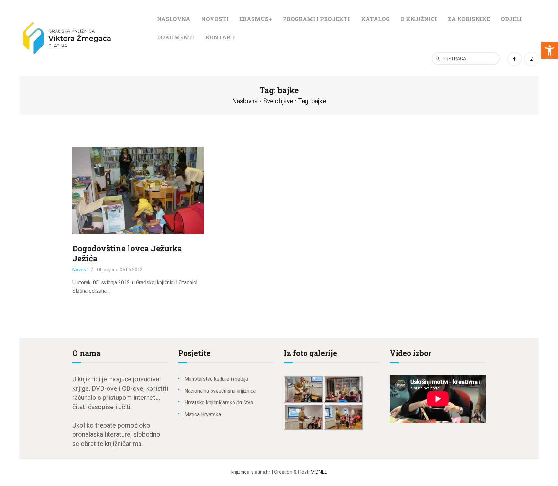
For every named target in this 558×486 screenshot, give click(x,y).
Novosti (80, 270)
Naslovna (245, 101)
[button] (549, 50)
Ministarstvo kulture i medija (216, 379)
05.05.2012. (131, 270)
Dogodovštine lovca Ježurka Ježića (127, 253)
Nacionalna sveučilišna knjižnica (220, 391)
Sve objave (278, 101)
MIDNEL (319, 472)
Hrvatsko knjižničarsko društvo (218, 402)
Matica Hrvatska (202, 414)
